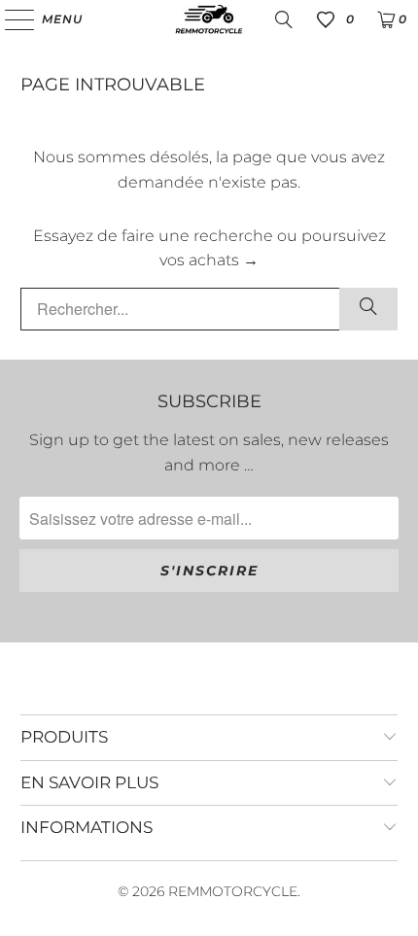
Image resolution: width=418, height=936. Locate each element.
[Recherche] (283, 19)
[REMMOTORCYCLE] (209, 19)
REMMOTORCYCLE (232, 891)
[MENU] (10, 19)
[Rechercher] (368, 309)
